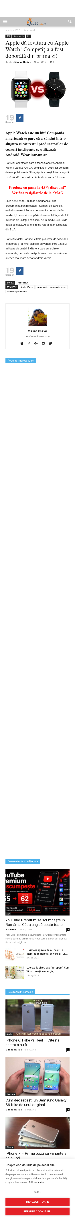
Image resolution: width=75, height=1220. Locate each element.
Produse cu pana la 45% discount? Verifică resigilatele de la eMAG (37, 190)
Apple (9, 1034)
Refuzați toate (37, 1201)
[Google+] (37, 343)
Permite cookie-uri (37, 1211)
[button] (70, 22)
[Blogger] (23, 343)
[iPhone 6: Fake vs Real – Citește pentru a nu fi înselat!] (37, 1017)
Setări (37, 1192)
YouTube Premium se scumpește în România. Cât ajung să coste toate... (35, 922)
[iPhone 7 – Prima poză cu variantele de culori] (37, 1133)
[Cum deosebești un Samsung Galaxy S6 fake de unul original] (37, 1076)
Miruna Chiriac (22, 62)
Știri (28, 36)
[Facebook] (30, 343)
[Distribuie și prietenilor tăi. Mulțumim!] (19, 118)
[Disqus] (37, 714)
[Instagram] (45, 343)
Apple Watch (27, 287)
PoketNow (23, 282)
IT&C (8, 36)
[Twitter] (52, 343)
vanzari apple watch (17, 291)
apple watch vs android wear (51, 287)
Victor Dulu (11, 929)
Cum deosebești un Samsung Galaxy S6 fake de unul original (35, 1102)
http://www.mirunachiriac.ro (38, 336)
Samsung (11, 1094)
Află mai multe (36, 1182)
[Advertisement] (37, 10)
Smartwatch (18, 36)
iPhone (10, 1147)
